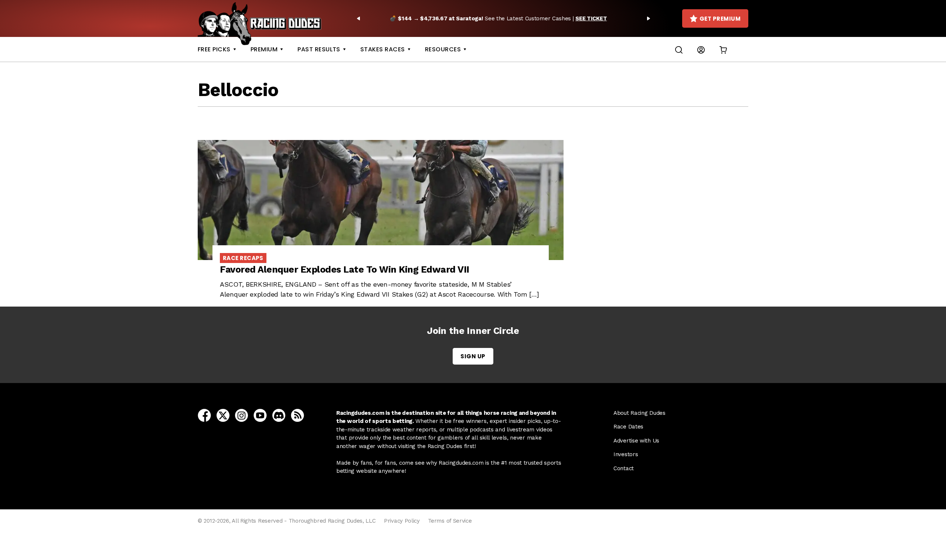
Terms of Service (450, 520)
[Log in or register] (701, 49)
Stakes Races (382, 49)
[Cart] (723, 49)
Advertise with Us (636, 440)
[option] (503, 18)
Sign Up (472, 356)
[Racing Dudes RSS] (297, 414)
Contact (623, 468)
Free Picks (214, 49)
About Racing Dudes (639, 413)
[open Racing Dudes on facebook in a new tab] (204, 414)
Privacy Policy (402, 520)
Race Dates (628, 426)
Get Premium (720, 19)
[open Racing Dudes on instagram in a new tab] (241, 414)
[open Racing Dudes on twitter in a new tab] (223, 414)
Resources (443, 49)
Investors (625, 454)
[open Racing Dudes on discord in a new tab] (278, 414)
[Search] (679, 49)
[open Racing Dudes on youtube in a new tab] (260, 414)
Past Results (318, 49)
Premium (264, 49)
